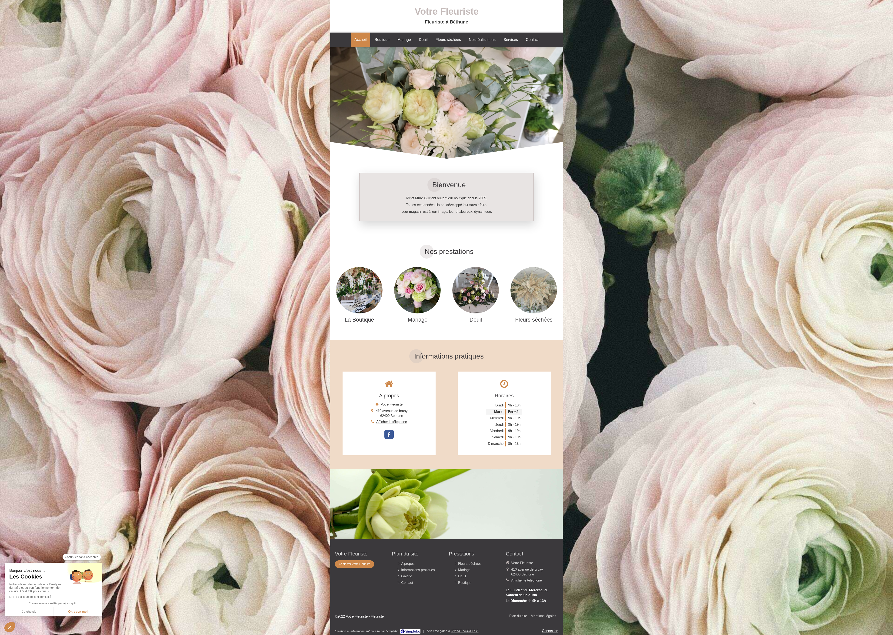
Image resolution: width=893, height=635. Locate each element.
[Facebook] (389, 434)
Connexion (550, 631)
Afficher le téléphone (391, 422)
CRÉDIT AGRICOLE (464, 631)
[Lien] (359, 290)
